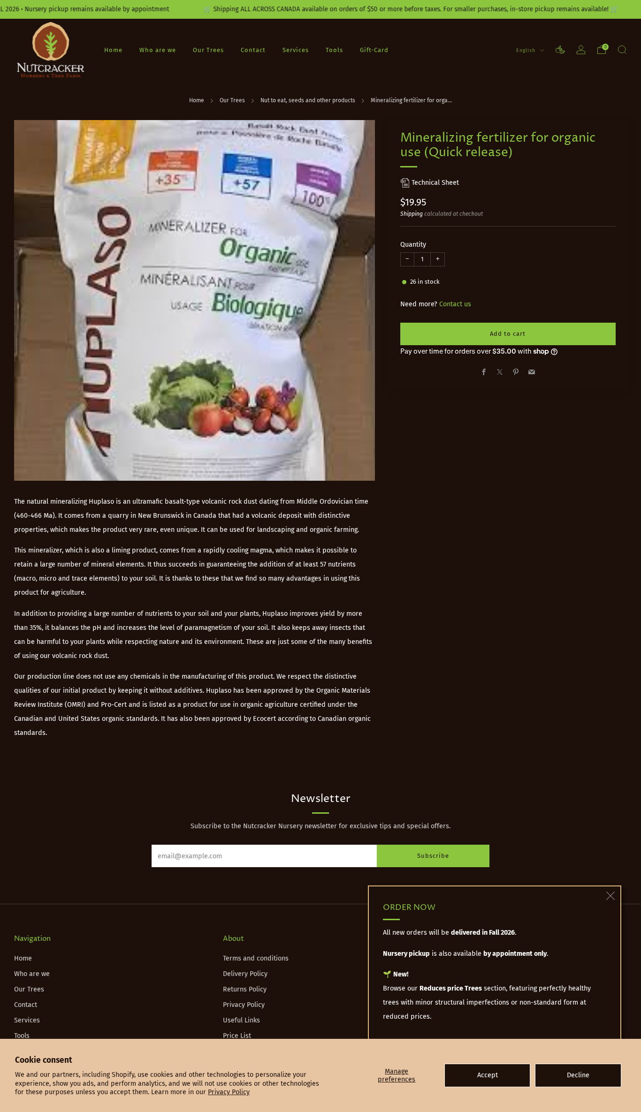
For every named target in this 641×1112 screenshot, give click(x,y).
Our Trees (208, 49)
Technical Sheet (434, 183)
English (526, 50)
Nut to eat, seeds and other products (307, 100)
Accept (487, 1075)
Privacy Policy (229, 1092)
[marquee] (320, 9)
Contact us (455, 304)
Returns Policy (245, 989)
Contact (253, 49)
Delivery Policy (245, 974)
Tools (334, 49)
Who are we (157, 49)
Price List (237, 1036)
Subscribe (433, 855)
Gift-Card (374, 49)
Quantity (413, 245)
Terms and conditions (256, 958)
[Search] (622, 49)
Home (113, 49)
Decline (578, 1075)
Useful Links (241, 1020)
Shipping (411, 214)
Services (295, 49)
